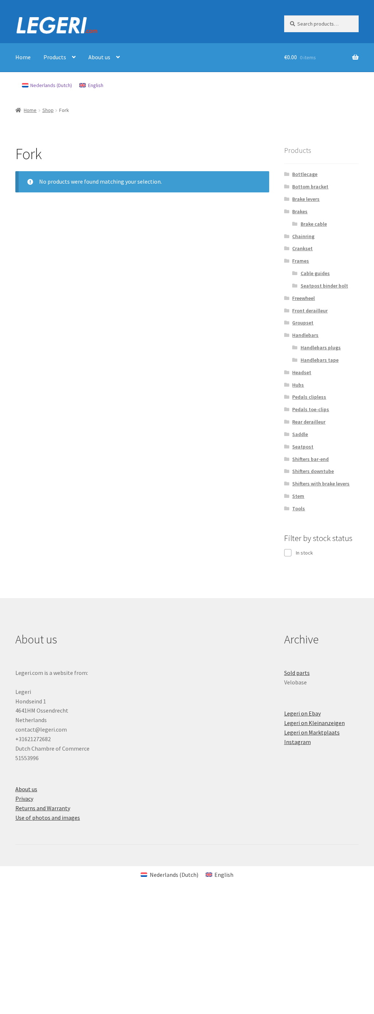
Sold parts (297, 672)
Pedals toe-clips (310, 409)
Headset (301, 372)
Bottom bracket (310, 186)
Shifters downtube (313, 471)
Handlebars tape (320, 360)
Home (23, 57)
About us (99, 57)
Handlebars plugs (321, 347)
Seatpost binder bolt (324, 285)
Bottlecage (304, 174)
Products (54, 57)
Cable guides (315, 273)
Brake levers (306, 199)
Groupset (302, 322)
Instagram (297, 742)
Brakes (300, 211)
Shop (48, 110)
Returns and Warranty (42, 808)
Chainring (303, 236)
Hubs (298, 385)
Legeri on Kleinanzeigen (314, 722)
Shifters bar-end (310, 459)
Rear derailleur (308, 421)
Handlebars (305, 335)
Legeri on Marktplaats (312, 732)
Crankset (302, 248)
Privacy (24, 798)
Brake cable (314, 224)
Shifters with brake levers (321, 483)
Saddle (300, 434)
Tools (298, 508)
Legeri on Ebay (302, 713)
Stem (298, 496)
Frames (300, 261)
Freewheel (303, 298)
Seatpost (302, 446)
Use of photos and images (47, 817)
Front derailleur (310, 310)
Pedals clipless (309, 397)
